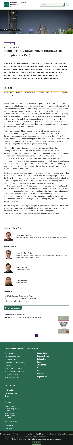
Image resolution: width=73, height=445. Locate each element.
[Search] (62, 4)
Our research (9, 353)
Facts (39, 371)
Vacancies (41, 374)
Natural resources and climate (15, 371)
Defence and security (12, 357)
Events (39, 362)
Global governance (11, 374)
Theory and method (12, 377)
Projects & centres (44, 356)
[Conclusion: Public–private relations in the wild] (63, 325)
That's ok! (36, 443)
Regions (7, 366)
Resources (41, 368)
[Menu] (67, 5)
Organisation (42, 377)
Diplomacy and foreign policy (15, 363)
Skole (7, 396)
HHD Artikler (9, 390)
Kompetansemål (11, 393)
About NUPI (41, 365)
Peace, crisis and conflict (13, 368)
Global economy (10, 360)
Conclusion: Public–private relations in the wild (22, 317)
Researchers (42, 353)
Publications (41, 359)
